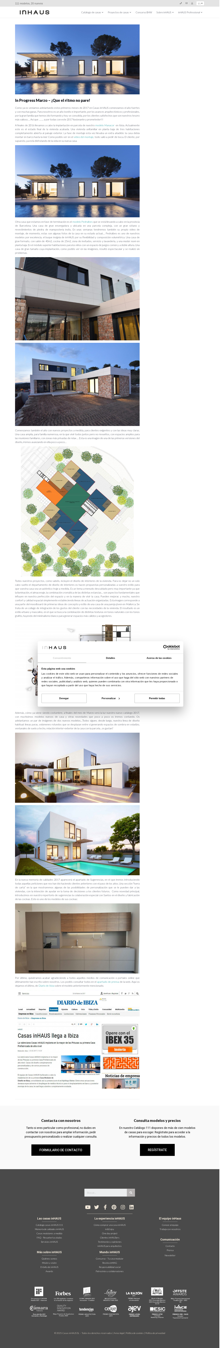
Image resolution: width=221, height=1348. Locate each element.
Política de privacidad (155, 1333)
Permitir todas (157, 698)
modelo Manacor (104, 125)
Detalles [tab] (110, 658)
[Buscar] (131, 1193)
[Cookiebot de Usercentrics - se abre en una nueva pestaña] (165, 647)
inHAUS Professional (189, 12)
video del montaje (84, 136)
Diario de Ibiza (46, 985)
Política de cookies (135, 1333)
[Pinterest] (114, 1207)
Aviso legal (119, 1333)
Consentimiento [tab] (62, 658)
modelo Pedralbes (82, 221)
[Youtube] (87, 1207)
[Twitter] (96, 1207)
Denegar (64, 698)
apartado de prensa (108, 981)
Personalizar (109, 698)
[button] (157, 1150)
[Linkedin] (131, 1207)
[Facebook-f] (105, 1207)
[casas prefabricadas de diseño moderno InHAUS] (34, 12)
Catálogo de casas (91, 12)
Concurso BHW (144, 12)
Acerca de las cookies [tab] (159, 658)
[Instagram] (122, 1207)
